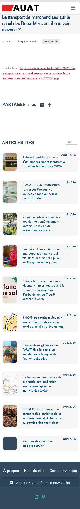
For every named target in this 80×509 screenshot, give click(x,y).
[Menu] (73, 8)
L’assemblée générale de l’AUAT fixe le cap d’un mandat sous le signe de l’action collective (40, 351)
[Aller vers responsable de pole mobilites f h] (7, 443)
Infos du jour (51, 41)
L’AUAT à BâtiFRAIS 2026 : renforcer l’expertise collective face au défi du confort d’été (42, 191)
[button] (71, 142)
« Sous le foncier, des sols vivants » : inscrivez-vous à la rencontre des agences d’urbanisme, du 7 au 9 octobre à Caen (43, 290)
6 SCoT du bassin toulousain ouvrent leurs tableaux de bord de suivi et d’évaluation (42, 321)
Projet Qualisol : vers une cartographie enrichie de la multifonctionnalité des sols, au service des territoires (42, 415)
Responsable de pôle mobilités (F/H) (37, 443)
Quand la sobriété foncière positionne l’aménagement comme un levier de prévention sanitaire (41, 223)
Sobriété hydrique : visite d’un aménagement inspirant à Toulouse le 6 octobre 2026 (43, 161)
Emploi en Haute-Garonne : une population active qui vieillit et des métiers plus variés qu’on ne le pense (41, 255)
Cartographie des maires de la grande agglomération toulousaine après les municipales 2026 (42, 383)
